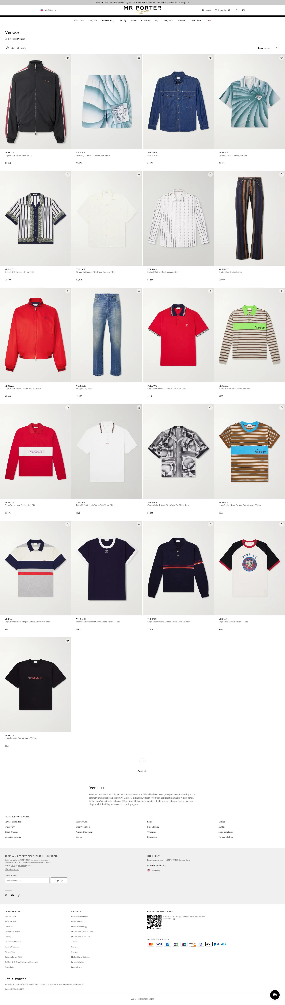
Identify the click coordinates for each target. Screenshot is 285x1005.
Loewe (79, 836)
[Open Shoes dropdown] (137, 18)
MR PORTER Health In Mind (82, 931)
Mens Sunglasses (225, 831)
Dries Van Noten (83, 826)
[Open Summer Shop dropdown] (115, 18)
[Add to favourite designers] (6, 39)
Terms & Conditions (12, 947)
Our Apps (74, 952)
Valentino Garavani (13, 836)
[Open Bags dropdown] (160, 18)
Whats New (10, 826)
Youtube (12, 895)
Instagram (6, 895)
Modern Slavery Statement (80, 957)
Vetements (151, 831)
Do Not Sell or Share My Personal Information (21, 962)
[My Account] (229, 10)
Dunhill (221, 826)
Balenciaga (152, 836)
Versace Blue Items (84, 831)
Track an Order (10, 916)
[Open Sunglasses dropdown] (174, 18)
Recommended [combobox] (264, 48)
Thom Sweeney (11, 831)
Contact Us (9, 926)
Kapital (221, 821)
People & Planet (77, 921)
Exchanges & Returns (12, 931)
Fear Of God (81, 821)
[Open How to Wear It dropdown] (204, 18)
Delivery (8, 936)
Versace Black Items (13, 821)
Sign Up (58, 880)
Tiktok (19, 895)
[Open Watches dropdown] (186, 18)
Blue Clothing (153, 826)
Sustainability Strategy (79, 926)
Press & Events (76, 967)
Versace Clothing (225, 836)
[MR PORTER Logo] (15, 979)
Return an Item (10, 921)
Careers (74, 947)
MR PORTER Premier (13, 941)
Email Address (11, 875)
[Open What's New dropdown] (85, 18)
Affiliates (74, 941)
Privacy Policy (10, 952)
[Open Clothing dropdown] (127, 18)
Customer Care (184, 860)
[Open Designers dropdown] (98, 18)
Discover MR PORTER (79, 916)
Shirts (149, 821)
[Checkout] (242, 10)
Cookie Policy (10, 967)
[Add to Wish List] (67, 57)
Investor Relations (77, 962)
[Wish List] (236, 10)
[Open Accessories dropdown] (152, 18)
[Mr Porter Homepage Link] (142, 10)
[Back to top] (142, 761)
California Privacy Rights (14, 957)
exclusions (22, 865)
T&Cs (13, 865)
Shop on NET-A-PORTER (14, 989)
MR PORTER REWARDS (80, 936)
